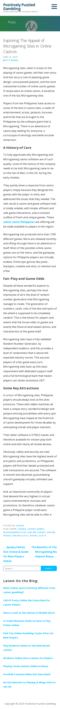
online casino (36, 532)
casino (22, 529)
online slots (20, 535)
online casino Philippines (19, 222)
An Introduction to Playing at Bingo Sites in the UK (29, 684)
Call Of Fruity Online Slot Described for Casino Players (26, 602)
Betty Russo (10, 60)
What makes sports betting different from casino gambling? (29, 590)
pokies (34, 535)
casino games (36, 529)
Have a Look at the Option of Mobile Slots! (29, 612)
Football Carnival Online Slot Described (26, 674)
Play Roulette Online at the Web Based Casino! (26, 647)
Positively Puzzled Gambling (19, 6)
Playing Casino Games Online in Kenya (25, 666)
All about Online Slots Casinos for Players (28, 658)
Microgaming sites (14, 532)
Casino (20, 525)
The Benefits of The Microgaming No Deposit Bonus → (44, 551)
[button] (55, 6)
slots (42, 535)
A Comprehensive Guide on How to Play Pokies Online (27, 623)
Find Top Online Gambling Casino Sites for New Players (28, 635)
